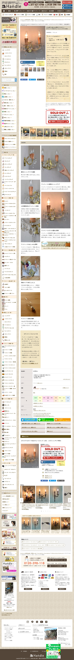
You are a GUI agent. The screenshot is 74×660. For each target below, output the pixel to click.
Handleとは (35, 629)
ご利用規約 (25, 651)
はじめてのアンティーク (33, 11)
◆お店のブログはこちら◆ (9, 610)
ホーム (4, 11)
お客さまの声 (21, 628)
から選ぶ (7, 87)
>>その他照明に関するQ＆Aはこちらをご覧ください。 (44, 416)
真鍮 (34, 392)
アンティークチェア (8, 14)
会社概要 (51, 11)
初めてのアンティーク (38, 632)
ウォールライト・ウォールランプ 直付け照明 (33, 548)
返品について (50, 431)
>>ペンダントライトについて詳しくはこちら (42, 413)
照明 (39, 14)
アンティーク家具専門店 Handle (40, 625)
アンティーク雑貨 (31, 14)
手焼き (9, 138)
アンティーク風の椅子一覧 (9, 281)
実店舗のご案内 (62, 628)
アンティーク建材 (8, 640)
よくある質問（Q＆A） (23, 631)
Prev (23, 525)
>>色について (39, 383)
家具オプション (7, 493)
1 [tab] (41, 511)
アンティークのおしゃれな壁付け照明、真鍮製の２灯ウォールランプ (42, 505)
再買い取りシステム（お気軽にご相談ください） (57, 427)
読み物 (44, 11)
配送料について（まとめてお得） (54, 423)
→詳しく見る (67, 644)
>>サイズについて (66, 379)
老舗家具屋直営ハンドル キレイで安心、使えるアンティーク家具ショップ (12, 5)
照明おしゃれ (33, 19)
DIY (5, 639)
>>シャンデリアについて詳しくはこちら (41, 414)
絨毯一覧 (5, 296)
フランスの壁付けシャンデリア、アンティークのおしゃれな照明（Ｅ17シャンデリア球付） (55, 533)
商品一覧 (6, 152)
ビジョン (35, 628)
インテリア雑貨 (8, 637)
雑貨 (57, 14)
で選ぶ (9, 99)
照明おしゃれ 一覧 (7, 47)
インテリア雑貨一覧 (8, 398)
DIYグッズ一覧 (7, 463)
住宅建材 (68, 14)
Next (68, 525)
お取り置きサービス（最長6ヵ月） (29, 427)
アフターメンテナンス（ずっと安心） (30, 431)
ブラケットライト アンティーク (57, 19)
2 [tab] (43, 511)
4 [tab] (48, 511)
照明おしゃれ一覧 (66, 127)
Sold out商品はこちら (6, 614)
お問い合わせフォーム (65, 643)
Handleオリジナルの (9, 144)
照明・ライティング (9, 636)
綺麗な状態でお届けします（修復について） (31, 423)
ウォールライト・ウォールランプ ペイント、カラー (34, 545)
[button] (21, 41)
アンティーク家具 (20, 14)
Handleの (8, 141)
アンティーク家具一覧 (8, 198)
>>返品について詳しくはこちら (39, 410)
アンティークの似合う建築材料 (10, 135)
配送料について (48, 475)
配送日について (48, 477)
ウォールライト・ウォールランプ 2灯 (56, 545)
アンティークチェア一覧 (9, 154)
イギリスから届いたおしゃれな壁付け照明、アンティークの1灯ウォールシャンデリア (56, 505)
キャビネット (9, 632)
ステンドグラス (8, 633)
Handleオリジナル (10, 147)
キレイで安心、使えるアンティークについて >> (55, 248)
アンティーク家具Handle (25, 19)
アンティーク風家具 (48, 14)
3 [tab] (45, 511)
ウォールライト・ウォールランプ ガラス (49, 541)
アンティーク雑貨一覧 (8, 343)
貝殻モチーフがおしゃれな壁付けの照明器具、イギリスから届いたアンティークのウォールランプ (45, 533)
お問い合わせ (69, 11)
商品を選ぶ (6, 625)
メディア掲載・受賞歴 (38, 639)
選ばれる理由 (36, 630)
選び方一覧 (6, 85)
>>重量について (66, 387)
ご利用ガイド (60, 11)
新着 (9, 11)
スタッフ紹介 (36, 637)
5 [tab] (50, 511)
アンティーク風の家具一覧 (9, 250)
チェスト (8, 630)
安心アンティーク (19, 11)
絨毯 (62, 14)
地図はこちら (9, 607)
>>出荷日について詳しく (38, 406)
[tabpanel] (42, 497)
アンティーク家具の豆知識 (7, 613)
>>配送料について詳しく (38, 403)
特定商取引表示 (35, 651)
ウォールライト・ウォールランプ (43, 19)
